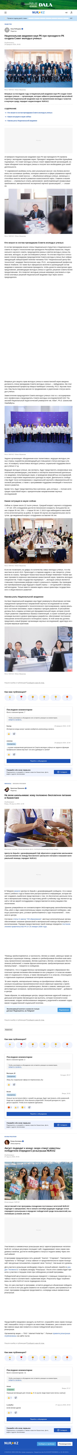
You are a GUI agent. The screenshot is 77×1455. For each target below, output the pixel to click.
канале (17, 891)
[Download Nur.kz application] (38, 5)
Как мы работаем (10, 1136)
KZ (66, 12)
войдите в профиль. (15, 719)
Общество (8, 24)
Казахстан (8, 1029)
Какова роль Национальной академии (22, 121)
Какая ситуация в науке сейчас (19, 117)
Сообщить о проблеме (46, 1444)
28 (10, 1359)
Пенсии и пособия (19, 783)
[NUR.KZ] (38, 12)
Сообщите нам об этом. (35, 683)
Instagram (63, 772)
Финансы (8, 783)
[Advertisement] (38, 140)
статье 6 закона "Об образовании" (27, 919)
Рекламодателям (65, 1444)
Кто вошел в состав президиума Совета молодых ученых (30, 113)
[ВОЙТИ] (71, 13)
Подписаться (64, 1010)
